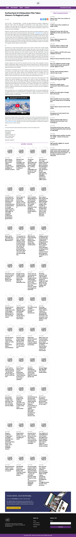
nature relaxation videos (10, 121)
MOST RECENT (14, 7)
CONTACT (27, 7)
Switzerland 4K (38, 32)
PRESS (21, 7)
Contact (35, 526)
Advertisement (36, 524)
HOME (7, 7)
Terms (34, 520)
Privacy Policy (36, 522)
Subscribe (60, 527)
